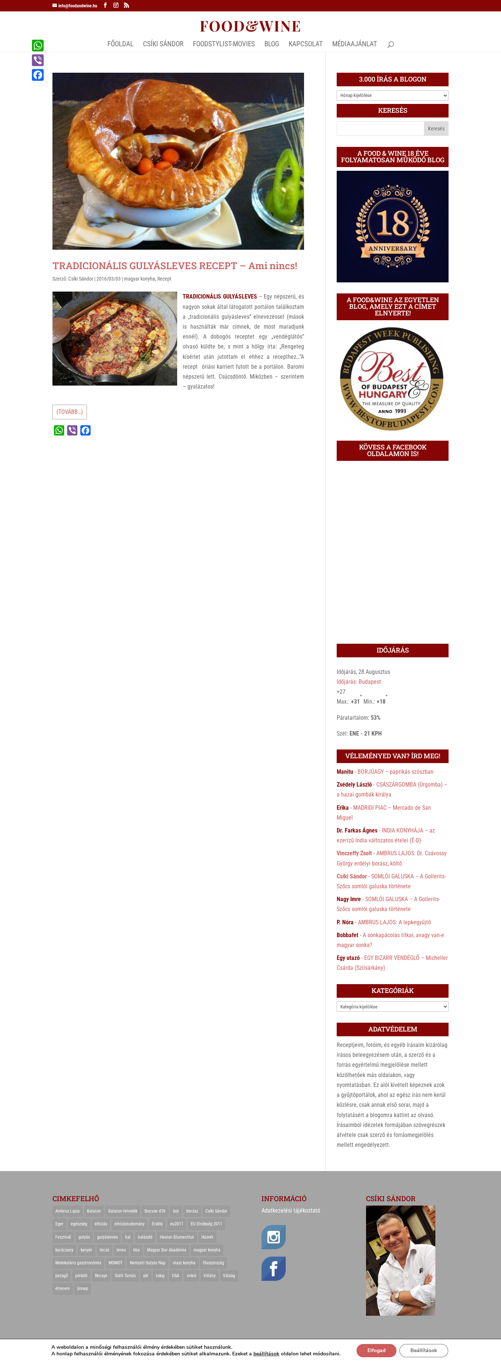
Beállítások (423, 1350)
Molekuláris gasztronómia (78, 1262)
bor (176, 1211)
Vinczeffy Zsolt (354, 853)
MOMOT (115, 1262)
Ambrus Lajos (67, 1211)
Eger (59, 1223)
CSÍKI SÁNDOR (163, 44)
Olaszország (213, 1262)
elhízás (101, 1223)
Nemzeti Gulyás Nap (147, 1262)
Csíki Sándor (80, 279)
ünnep (82, 1288)
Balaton (94, 1211)
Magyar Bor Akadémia (166, 1250)
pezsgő (61, 1275)
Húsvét (207, 1237)
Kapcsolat (306, 44)
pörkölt (81, 1275)
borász (192, 1211)
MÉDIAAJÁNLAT (354, 44)
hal (128, 1237)
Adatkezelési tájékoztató (291, 1210)
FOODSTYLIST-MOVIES (224, 44)
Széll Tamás (125, 1275)
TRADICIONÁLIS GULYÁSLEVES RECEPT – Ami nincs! (174, 265)
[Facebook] (37, 75)
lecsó (104, 1250)
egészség (79, 1223)
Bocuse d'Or (155, 1211)
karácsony (64, 1250)
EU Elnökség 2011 (206, 1223)
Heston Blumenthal (177, 1237)
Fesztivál (63, 1237)
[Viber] (37, 60)
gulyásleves (107, 1237)
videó (191, 1275)
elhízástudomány (129, 1223)
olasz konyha (184, 1262)
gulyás (84, 1237)
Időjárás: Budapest (359, 681)
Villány (210, 1275)
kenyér (86, 1250)
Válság (229, 1275)
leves (121, 1250)
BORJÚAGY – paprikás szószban (396, 771)
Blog (271, 44)
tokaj (160, 1275)
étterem (62, 1288)
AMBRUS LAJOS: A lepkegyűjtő (394, 922)
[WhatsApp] (37, 45)
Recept (164, 279)
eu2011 (176, 1223)
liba (136, 1250)
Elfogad (376, 1350)
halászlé (145, 1237)
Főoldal (120, 44)
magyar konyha (139, 279)
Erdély (157, 1223)
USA (175, 1275)
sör (146, 1275)
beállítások (266, 1354)
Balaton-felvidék (122, 1211)
